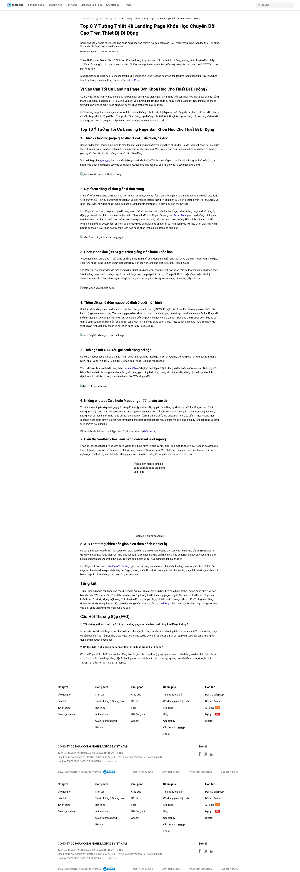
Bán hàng (71, 4)
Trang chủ (85, 18)
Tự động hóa (55, 4)
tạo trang (105, 160)
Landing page (36, 4)
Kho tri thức (113, 4)
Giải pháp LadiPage (91, 4)
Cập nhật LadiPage (104, 18)
